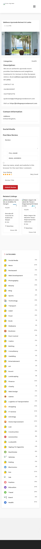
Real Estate (22, 452)
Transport (22, 305)
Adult (22, 311)
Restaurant (22, 270)
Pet (22, 472)
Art (22, 366)
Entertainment (22, 361)
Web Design (22, 391)
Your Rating (7, 172)
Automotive (22, 437)
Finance (22, 381)
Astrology (22, 416)
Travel (22, 492)
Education (22, 487)
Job (22, 477)
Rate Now (10, 226)
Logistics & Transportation (22, 401)
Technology (22, 300)
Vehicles (22, 457)
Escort (22, 371)
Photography (22, 280)
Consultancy (22, 351)
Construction (22, 432)
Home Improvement (22, 421)
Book (22, 321)
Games (22, 396)
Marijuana (22, 326)
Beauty (22, 285)
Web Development (22, 275)
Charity (22, 386)
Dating (22, 462)
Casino (22, 341)
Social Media (22, 260)
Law (22, 426)
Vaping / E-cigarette (22, 447)
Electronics (22, 467)
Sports (22, 295)
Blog (22, 290)
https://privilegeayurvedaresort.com (23, 103)
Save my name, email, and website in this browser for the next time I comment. (18, 166)
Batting (22, 346)
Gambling (22, 356)
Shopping (22, 406)
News (22, 265)
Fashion (22, 482)
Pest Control (22, 336)
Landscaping (22, 376)
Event (22, 497)
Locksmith (22, 442)
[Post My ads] (8, 5)
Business (22, 331)
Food (22, 316)
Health (34, 61)
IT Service (22, 411)
